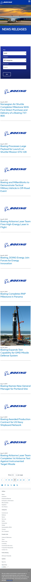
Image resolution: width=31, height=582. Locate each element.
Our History (5, 506)
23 (23, 480)
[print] (14, 485)
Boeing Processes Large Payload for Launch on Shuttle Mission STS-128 (13, 149)
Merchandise (5, 502)
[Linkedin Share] (8, 485)
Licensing (4, 543)
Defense (4, 515)
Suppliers (4, 504)
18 (9, 480)
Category (5, 57)
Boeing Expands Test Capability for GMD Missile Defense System (14, 352)
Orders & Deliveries (6, 537)
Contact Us (4, 549)
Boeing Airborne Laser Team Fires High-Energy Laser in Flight (15, 224)
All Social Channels (6, 555)
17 (6, 480)
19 (11, 480)
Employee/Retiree (6, 498)
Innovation (4, 523)
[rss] (17, 485)
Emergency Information (8, 500)
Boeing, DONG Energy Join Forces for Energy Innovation (14, 260)
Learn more (9, 580)
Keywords (5, 64)
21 (17, 480)
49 (29, 480)
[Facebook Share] (5, 485)
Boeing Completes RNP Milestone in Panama (13, 295)
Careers (4, 529)
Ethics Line (4, 541)
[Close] (29, 571)
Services (4, 519)
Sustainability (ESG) (7, 527)
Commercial (5, 513)
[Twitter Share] (11, 485)
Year (4, 50)
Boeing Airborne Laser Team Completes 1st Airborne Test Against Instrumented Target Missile (15, 460)
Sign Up (4, 562)
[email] (2, 485)
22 (20, 480)
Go (7, 74)
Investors (4, 496)
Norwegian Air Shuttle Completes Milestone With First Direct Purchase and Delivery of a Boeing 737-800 (14, 110)
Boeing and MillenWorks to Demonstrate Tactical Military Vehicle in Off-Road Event (15, 186)
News (3, 494)
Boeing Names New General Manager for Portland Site (15, 387)
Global (3, 525)
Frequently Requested (7, 547)
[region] (15, 575)
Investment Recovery (7, 545)
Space (3, 517)
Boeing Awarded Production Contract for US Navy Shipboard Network (15, 422)
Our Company (5, 531)
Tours (3, 539)
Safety (3, 521)
